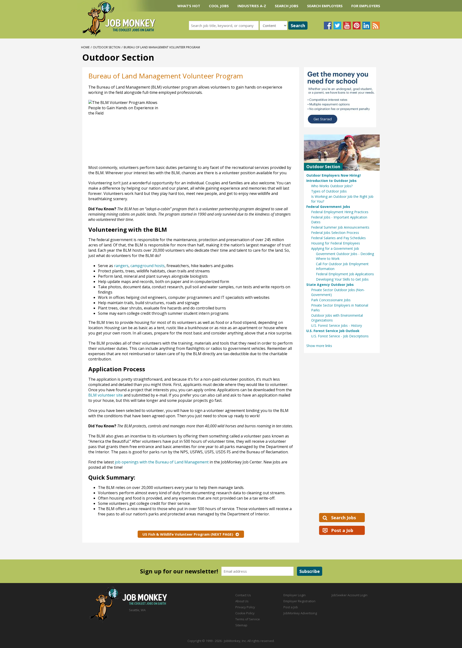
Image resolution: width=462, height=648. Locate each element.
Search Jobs (286, 5)
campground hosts (147, 265)
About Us (242, 601)
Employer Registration (299, 601)
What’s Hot (188, 5)
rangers (121, 265)
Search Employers (325, 5)
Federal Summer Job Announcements (340, 227)
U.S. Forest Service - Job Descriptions (340, 336)
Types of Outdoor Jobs (329, 191)
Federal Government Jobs (328, 206)
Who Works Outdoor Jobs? (332, 186)
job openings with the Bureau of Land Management (162, 462)
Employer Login (294, 595)
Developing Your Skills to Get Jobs (342, 279)
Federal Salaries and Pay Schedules (338, 238)
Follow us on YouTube (347, 25)
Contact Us (243, 595)
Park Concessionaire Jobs (331, 300)
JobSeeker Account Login (349, 595)
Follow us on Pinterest (356, 25)
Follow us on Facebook (328, 25)
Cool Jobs (219, 5)
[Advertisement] (245, 131)
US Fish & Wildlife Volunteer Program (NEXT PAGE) (187, 534)
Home (85, 47)
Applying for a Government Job (335, 248)
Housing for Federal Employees (335, 243)
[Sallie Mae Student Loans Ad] (342, 97)
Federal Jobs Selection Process (335, 232)
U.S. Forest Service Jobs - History (336, 325)
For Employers (365, 5)
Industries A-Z (251, 5)
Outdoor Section (106, 47)
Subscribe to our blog (376, 25)
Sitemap (241, 625)
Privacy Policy (245, 607)
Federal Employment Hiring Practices (339, 212)
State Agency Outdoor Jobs (330, 284)
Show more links (319, 345)
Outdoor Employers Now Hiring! (333, 175)
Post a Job (342, 530)
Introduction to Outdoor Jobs (331, 180)
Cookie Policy (245, 613)
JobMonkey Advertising (300, 613)
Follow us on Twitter (337, 25)
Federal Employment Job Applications (345, 274)
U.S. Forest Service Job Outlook (332, 330)
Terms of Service (247, 619)
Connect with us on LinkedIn (366, 25)
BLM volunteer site (105, 395)
